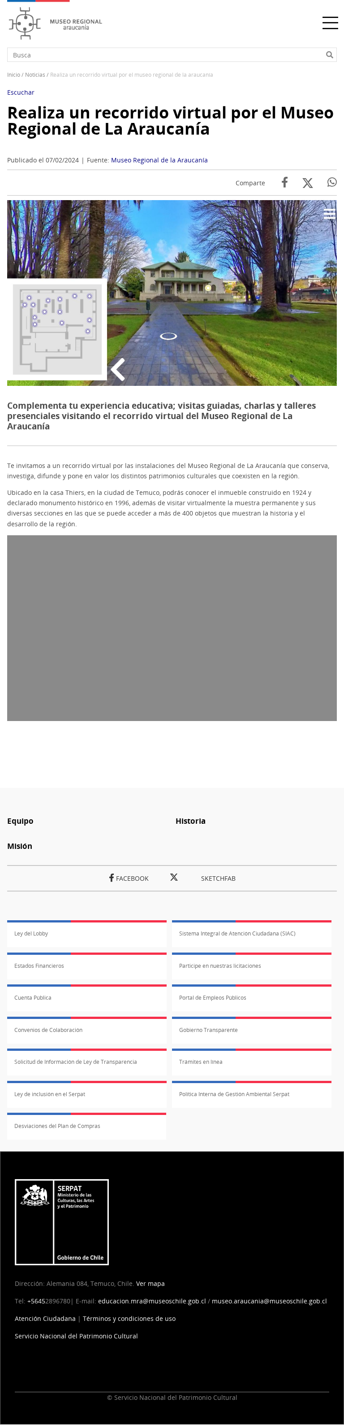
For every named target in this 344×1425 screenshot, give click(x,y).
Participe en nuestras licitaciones (220, 965)
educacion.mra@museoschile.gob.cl (152, 1301)
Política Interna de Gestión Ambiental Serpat (234, 1094)
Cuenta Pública (33, 997)
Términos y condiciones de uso (129, 1318)
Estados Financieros (39, 965)
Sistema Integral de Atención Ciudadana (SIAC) (237, 933)
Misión (19, 846)
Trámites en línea (201, 1061)
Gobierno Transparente (208, 1030)
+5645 (36, 1301)
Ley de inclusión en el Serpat (49, 1094)
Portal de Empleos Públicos (212, 997)
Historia (191, 821)
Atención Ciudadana (45, 1318)
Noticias (35, 75)
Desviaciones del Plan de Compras (57, 1126)
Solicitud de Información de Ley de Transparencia (75, 1061)
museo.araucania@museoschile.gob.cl (269, 1301)
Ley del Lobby (31, 933)
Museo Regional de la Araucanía (159, 160)
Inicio (13, 75)
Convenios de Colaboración (48, 1030)
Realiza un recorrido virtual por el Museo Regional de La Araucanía (170, 120)
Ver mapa (150, 1283)
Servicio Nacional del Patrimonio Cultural (76, 1336)
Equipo (20, 821)
